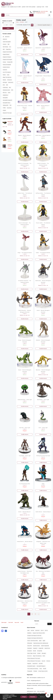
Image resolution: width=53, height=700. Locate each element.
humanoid (5, 69)
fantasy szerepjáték (7, 64)
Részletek (5, 698)
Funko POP (29, 645)
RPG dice (5, 92)
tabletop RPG (5, 105)
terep (41, 668)
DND (4, 49)
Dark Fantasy (5, 46)
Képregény (44, 653)
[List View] (35, 25)
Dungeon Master (6, 54)
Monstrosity (10, 82)
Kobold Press (47, 648)
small (9, 92)
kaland (4, 74)
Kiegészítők (41, 648)
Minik (44, 655)
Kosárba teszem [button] (24, 54)
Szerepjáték (5, 97)
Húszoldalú (29, 648)
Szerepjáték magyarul (41, 666)
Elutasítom (32, 696)
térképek (35, 671)
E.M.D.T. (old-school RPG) (32, 640)
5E (3, 36)
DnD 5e (46, 630)
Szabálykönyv (5, 95)
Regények (29, 663)
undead (4, 110)
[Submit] (31, 15)
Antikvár (32, 630)
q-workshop (5, 87)
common (4, 44)
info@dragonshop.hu (40, 12)
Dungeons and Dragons (7, 59)
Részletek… (17, 682)
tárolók (44, 668)
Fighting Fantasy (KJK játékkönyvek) (40, 643)
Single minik (35, 663)
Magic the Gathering (7, 77)
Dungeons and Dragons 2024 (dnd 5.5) (35, 638)
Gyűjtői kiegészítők (45, 645)
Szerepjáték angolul (31, 666)
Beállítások (42, 696)
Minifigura (5, 82)
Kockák (34, 650)
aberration (7, 36)
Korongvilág (39, 650)
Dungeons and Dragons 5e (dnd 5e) (34, 635)
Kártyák (38, 653)
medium (4, 79)
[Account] (49, 15)
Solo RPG (41, 663)
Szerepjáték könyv (6, 102)
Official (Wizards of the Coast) (33, 658)
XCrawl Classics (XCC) (42, 671)
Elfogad (24, 696)
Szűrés (8, 28)
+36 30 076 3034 (44, 11)
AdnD (28, 630)
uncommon (9, 107)
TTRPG (4, 107)
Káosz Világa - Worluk (31, 653)
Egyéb (40, 640)
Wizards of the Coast (7, 112)
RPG (12, 90)
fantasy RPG (9, 62)
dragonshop (8, 49)
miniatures (9, 79)
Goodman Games (6, 67)
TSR (10, 105)
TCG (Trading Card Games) (32, 668)
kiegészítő (35, 648)
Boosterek (37, 630)
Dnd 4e (42, 630)
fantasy (4, 62)
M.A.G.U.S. (29, 655)
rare (10, 87)
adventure (5, 39)
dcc (10, 46)
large (8, 74)
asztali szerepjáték (7, 41)
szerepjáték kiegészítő (7, 100)
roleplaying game (6, 90)
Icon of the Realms (7, 72)
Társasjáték (29, 671)
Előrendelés (29, 643)
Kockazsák (29, 650)
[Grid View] (32, 25)
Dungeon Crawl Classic (7, 51)
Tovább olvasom (24, 434)
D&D (8, 44)
